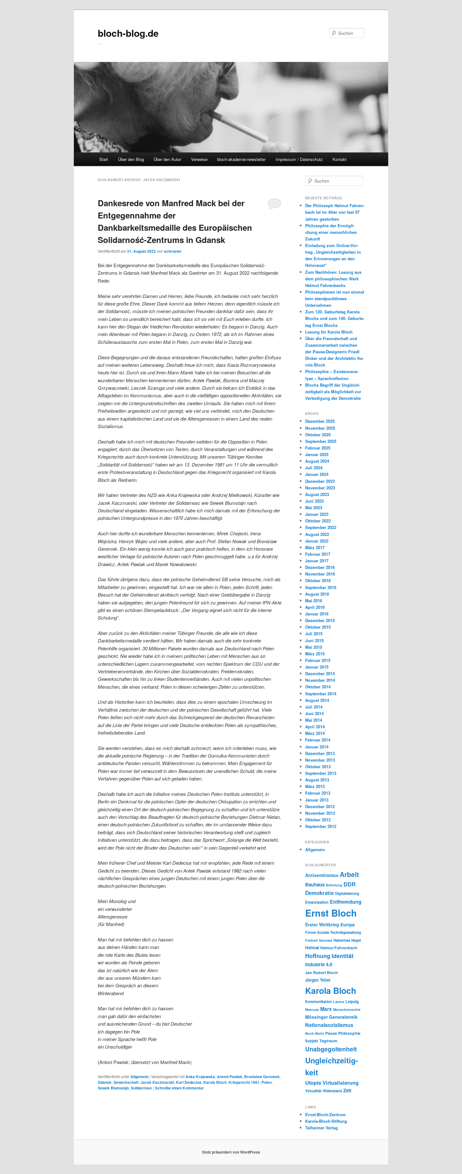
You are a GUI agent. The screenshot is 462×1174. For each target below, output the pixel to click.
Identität (343, 956)
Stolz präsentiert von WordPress (231, 1152)
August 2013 (317, 780)
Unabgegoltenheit (331, 1048)
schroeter (173, 251)
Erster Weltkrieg (322, 924)
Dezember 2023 (320, 481)
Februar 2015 (317, 660)
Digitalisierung (347, 893)
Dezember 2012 (320, 806)
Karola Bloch (215, 1082)
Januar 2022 (316, 541)
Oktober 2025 (318, 435)
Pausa (331, 1033)
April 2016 (315, 607)
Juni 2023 (314, 501)
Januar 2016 (316, 614)
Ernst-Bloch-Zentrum (325, 1114)
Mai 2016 (313, 601)
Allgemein (139, 1076)
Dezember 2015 (320, 620)
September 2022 (320, 527)
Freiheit (311, 940)
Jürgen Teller (318, 980)
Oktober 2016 (318, 580)
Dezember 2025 (320, 421)
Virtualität (313, 1091)
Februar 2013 (317, 793)
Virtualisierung (340, 1082)
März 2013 (315, 786)
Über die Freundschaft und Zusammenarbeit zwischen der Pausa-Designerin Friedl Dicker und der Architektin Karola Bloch (334, 351)
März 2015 (315, 654)
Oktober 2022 (318, 521)
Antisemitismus (321, 875)
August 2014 (317, 700)
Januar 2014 (316, 747)
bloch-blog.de (128, 33)
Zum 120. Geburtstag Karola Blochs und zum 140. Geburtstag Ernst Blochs (334, 318)
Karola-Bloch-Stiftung (326, 1121)
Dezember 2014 (320, 673)
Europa (347, 925)
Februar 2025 (317, 448)
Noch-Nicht (314, 1033)
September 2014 (320, 694)
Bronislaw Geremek (262, 1076)
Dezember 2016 (320, 567)
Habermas (341, 940)
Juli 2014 (313, 707)
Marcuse (312, 1009)
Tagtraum (328, 1041)
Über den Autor (167, 159)
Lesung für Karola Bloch (329, 332)
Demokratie (319, 892)
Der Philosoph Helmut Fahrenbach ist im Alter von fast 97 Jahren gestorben (334, 212)
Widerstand (332, 1091)
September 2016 (320, 587)
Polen (266, 1082)
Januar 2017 (316, 561)
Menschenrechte (346, 1009)
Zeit (347, 1090)
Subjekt (311, 1041)
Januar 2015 (316, 667)
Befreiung (334, 885)
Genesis (325, 940)
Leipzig (352, 1001)
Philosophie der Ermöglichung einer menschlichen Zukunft (331, 232)
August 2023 (317, 494)
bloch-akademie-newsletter (241, 159)
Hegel (356, 940)
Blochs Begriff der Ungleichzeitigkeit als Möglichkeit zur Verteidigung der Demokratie (333, 391)
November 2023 (320, 488)
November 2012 (320, 813)
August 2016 (317, 594)
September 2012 (320, 826)
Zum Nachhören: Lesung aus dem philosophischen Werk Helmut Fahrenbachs (333, 278)
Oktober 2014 (318, 687)
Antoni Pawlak (229, 1076)
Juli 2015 (313, 634)
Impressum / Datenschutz (299, 159)
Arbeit (349, 874)
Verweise (199, 159)
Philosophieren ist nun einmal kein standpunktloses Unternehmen (334, 298)
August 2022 (317, 534)
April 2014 (315, 727)
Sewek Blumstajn (113, 1088)
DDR (350, 884)
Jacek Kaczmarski (157, 1082)
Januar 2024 (316, 474)
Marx (326, 1008)
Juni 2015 (314, 640)
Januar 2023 (316, 514)
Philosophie (349, 1033)
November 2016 (320, 574)
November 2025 (320, 428)
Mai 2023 (313, 507)
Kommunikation (318, 1001)
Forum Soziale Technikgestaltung (333, 932)
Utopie (313, 1082)
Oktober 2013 (318, 766)
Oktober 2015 (318, 627)
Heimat (312, 948)
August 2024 (317, 461)
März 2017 (315, 547)
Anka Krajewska (200, 1076)
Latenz (338, 1001)
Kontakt (340, 159)
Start (103, 159)
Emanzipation (316, 902)
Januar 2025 (316, 454)
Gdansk (105, 1082)
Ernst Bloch (331, 912)
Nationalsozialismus (329, 1024)
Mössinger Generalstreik (331, 1017)
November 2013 (320, 760)
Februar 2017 (317, 554)
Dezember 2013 (320, 753)
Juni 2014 (314, 713)
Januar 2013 (316, 800)
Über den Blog (131, 159)
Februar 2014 (317, 740)
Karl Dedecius (188, 1082)
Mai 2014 (313, 720)
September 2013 (320, 773)
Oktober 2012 (318, 820)
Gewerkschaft (126, 1082)
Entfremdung (345, 901)
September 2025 (320, 441)
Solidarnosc (141, 1088)
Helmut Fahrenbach (338, 948)
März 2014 (315, 733)
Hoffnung (317, 955)
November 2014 (320, 680)
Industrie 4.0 (318, 964)
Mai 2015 (313, 647)
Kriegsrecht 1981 (244, 1082)
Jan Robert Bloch (321, 972)
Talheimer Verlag (321, 1128)
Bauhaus (315, 884)
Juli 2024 (313, 468)
